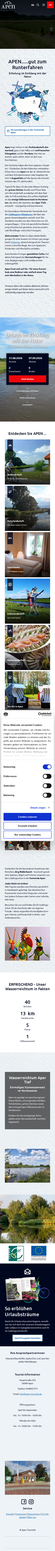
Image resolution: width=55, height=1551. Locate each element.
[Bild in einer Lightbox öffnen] (27, 101)
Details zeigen (38, 807)
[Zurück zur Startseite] (8, 5)
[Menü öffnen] (43, 5)
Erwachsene (14, 371)
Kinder (32, 371)
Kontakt (10, 1514)
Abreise (32, 361)
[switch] (47, 776)
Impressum (20, 1514)
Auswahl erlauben (27, 825)
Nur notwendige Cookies (27, 834)
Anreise (12, 361)
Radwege (15, 242)
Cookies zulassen (27, 817)
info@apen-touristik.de (31, 1394)
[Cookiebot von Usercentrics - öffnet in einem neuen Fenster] (38, 714)
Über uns (32, 1517)
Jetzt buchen (27, 378)
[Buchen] (50, 5)
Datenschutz (34, 1514)
